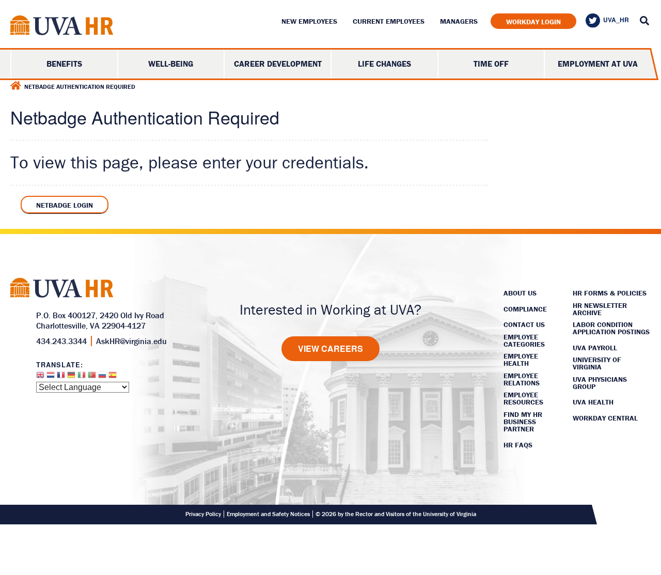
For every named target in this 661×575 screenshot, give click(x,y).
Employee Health (520, 359)
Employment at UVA (598, 63)
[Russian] (102, 377)
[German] (71, 377)
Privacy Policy (203, 514)
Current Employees (388, 21)
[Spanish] (112, 377)
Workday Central (605, 418)
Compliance (525, 309)
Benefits (64, 63)
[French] (61, 377)
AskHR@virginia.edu (131, 341)
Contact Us (524, 324)
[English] (40, 377)
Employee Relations (521, 379)
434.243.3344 (61, 341)
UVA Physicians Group (600, 383)
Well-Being (170, 63)
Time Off (491, 63)
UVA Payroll (595, 347)
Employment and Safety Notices (268, 514)
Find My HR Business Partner (522, 421)
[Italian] (81, 377)
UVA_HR (616, 19)
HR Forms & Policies (610, 293)
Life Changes (384, 63)
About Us (520, 293)
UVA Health (593, 402)
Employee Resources (523, 398)
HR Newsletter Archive (600, 309)
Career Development (278, 63)
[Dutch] (50, 377)
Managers (459, 21)
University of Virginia (597, 363)
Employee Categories (524, 340)
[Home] (15, 85)
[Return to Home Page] (62, 27)
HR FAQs (517, 444)
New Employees (309, 21)
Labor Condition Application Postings (611, 328)
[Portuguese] (92, 377)
